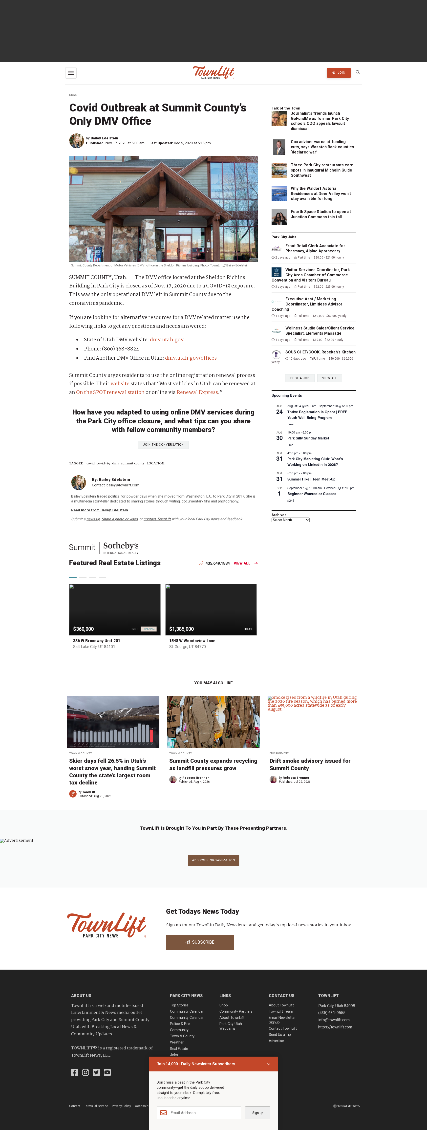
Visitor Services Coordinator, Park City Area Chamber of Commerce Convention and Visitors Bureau (311, 274)
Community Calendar (187, 1011)
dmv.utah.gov (167, 340)
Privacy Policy (121, 1106)
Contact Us (281, 995)
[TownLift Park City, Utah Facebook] (74, 1073)
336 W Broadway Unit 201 (96, 640)
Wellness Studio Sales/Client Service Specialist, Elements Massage (320, 331)
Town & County (80, 753)
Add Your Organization (213, 860)
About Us (81, 995)
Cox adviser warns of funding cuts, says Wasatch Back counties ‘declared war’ (322, 146)
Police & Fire (180, 1024)
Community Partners (236, 1011)
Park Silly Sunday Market (308, 437)
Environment (279, 753)
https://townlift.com (335, 1027)
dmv (115, 463)
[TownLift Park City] (213, 73)
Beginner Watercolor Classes (311, 493)
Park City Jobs (284, 237)
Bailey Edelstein (104, 138)
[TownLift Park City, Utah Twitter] (96, 1073)
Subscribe (202, 942)
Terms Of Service (96, 1106)
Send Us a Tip (280, 1035)
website (119, 384)
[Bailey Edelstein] (77, 140)
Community (179, 1030)
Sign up (257, 1113)
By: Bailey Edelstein (111, 479)
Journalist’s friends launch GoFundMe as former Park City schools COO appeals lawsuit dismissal (320, 121)
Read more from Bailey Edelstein (99, 510)
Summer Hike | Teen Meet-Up (311, 479)
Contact (74, 1106)
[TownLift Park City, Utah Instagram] (85, 1073)
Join (341, 72)
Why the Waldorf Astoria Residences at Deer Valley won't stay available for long (321, 193)
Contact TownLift (283, 1028)
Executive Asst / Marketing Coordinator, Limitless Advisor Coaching (307, 304)
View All (242, 563)
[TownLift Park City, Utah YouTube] (107, 1073)
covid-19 (103, 463)
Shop (223, 1005)
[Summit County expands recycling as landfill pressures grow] (213, 722)
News (73, 94)
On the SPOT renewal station (110, 393)
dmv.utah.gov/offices (191, 358)
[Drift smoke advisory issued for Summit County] (314, 722)
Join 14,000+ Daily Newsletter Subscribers (196, 1064)
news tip (93, 519)
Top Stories (179, 1005)
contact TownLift (157, 519)
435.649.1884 (217, 563)
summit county (133, 463)
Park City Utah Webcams (230, 1026)
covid (90, 463)
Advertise (276, 1041)
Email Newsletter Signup (282, 1020)
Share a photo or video (120, 519)
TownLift (88, 792)
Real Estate (179, 1049)
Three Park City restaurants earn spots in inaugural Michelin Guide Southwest (322, 170)
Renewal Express (197, 393)
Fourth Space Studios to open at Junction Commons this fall (321, 214)
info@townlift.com (334, 1020)
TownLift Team (281, 1011)
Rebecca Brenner (195, 778)
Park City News (186, 995)
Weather (177, 1042)
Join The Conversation (163, 444)
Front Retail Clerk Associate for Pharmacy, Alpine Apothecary (315, 248)
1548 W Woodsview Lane (192, 640)
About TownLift (231, 1018)
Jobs (174, 1055)
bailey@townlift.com (123, 485)
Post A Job (300, 378)
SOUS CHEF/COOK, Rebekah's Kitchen (320, 352)
